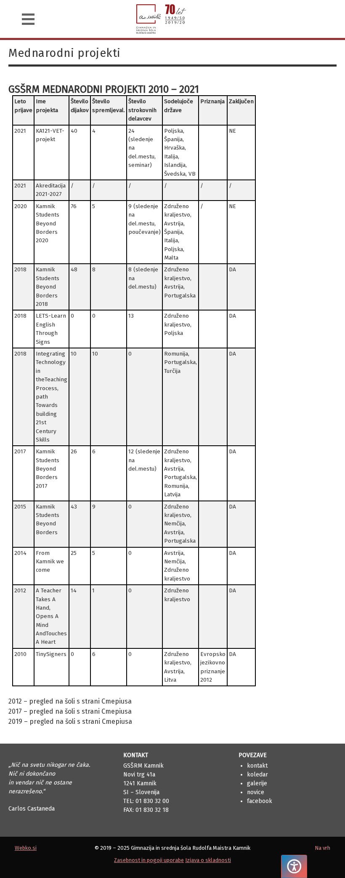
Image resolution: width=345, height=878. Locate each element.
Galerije (257, 783)
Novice (255, 792)
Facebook (259, 801)
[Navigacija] (28, 19)
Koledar (257, 774)
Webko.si (26, 848)
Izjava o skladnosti (208, 860)
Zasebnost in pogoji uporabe (149, 860)
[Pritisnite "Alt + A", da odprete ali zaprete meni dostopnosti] (294, 866)
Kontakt (257, 765)
